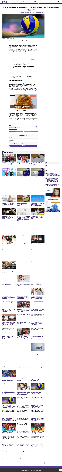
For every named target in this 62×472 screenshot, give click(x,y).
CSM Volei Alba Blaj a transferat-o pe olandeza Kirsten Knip (37, 366)
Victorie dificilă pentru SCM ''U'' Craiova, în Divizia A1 (8, 284)
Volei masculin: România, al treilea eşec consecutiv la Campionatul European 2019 (36, 392)
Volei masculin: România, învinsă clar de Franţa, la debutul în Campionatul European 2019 (37, 406)
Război (17, 0)
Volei (22, 5)
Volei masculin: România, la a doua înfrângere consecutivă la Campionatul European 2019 (8, 406)
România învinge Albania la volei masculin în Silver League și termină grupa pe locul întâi (37, 204)
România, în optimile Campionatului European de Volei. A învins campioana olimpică (7, 178)
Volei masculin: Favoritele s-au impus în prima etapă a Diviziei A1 (37, 337)
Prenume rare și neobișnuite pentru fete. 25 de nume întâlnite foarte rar (23, 284)
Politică (13, 0)
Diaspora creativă (32, 0)
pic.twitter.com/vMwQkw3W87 (18, 68)
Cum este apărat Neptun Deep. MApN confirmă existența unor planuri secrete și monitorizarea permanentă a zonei (37, 353)
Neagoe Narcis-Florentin (32, 9)
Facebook (13, 131)
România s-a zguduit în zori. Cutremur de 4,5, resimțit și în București (53, 185)
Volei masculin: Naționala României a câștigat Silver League (22, 204)
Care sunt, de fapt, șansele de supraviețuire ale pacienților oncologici (8, 204)
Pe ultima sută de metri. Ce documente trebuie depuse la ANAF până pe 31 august (36, 163)
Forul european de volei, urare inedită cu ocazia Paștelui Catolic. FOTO (37, 217)
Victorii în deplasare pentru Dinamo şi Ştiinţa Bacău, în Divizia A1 (7, 337)
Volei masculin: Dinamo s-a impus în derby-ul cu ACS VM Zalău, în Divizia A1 (23, 297)
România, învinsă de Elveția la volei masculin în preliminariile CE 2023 (37, 178)
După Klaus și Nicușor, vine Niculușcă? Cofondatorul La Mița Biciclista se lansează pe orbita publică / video (53, 175)
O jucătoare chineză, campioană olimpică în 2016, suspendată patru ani (23, 445)
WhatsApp (27, 131)
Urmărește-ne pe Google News (38, 12)
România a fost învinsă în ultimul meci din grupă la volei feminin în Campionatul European (23, 178)
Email (35, 131)
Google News (18, 127)
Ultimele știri (9, 0)
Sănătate (49, 0)
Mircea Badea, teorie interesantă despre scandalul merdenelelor (52, 171)
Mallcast (32, 1)
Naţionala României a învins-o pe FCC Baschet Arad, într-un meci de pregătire (23, 244)
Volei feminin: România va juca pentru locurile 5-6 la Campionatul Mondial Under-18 (23, 406)
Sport (24, 1)
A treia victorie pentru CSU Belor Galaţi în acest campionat (37, 284)
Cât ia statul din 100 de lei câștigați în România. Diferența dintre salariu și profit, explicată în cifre (37, 245)
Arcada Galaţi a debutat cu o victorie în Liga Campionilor (22, 270)
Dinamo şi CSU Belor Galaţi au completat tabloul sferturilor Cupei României (37, 323)
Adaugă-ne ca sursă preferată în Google (26, 12)
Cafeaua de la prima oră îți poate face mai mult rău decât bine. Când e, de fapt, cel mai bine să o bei (8, 324)
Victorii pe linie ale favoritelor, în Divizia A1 (23, 323)
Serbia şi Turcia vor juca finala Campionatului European (23, 419)
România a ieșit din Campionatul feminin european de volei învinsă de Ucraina (8, 217)
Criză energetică (21, 0)
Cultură (53, 0)
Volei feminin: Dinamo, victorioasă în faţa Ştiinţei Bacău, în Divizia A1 (8, 297)
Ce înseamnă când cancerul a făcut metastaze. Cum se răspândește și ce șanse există (8, 379)
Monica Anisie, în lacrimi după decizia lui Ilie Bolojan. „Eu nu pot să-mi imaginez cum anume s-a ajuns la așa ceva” (53, 166)
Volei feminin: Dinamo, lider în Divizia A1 (23, 258)
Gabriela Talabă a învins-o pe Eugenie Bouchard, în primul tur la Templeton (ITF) (37, 379)
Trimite (23, 145)
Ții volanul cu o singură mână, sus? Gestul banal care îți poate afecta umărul (8, 271)
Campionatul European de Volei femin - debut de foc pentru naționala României (37, 432)
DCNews (4, 2)
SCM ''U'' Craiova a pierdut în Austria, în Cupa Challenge (8, 258)
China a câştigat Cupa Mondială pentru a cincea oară (23, 352)
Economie (26, 0)
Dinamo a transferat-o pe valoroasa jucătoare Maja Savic (8, 459)
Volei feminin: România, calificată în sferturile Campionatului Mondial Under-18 (9, 419)
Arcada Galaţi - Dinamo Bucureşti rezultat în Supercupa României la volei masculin (23, 310)
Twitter (20, 131)
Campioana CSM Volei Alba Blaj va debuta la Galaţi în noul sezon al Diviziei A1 (8, 392)
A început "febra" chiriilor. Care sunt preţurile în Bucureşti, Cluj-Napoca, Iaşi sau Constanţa (37, 297)
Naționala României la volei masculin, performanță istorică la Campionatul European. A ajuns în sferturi (23, 164)
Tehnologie (28, 1)
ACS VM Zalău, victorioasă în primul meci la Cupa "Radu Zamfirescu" (22, 379)
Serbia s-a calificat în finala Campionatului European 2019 (23, 366)
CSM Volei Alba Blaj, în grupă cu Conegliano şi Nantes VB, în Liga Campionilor (8, 310)
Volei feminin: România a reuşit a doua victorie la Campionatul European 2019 (37, 419)
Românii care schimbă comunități (41, 0)
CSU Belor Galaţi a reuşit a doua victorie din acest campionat (37, 310)
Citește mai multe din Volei (23, 463)
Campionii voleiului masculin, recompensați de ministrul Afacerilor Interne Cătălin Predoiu (8, 164)
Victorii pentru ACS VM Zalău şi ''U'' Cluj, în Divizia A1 (37, 258)
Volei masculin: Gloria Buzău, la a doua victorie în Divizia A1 (37, 270)
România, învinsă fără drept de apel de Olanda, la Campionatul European (23, 432)
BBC (12, 42)
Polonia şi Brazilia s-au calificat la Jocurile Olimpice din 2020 (23, 459)
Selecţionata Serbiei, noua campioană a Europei (7, 366)
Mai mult (36, 1)
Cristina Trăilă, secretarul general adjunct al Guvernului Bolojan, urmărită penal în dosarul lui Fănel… (27, 3)
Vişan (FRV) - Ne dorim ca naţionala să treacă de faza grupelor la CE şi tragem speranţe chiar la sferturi (9, 446)
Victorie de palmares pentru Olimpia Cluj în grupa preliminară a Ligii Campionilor (37, 445)
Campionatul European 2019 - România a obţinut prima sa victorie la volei (8, 432)
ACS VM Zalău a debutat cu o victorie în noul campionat (8, 352)
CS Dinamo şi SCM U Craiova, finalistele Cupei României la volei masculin (9, 244)
